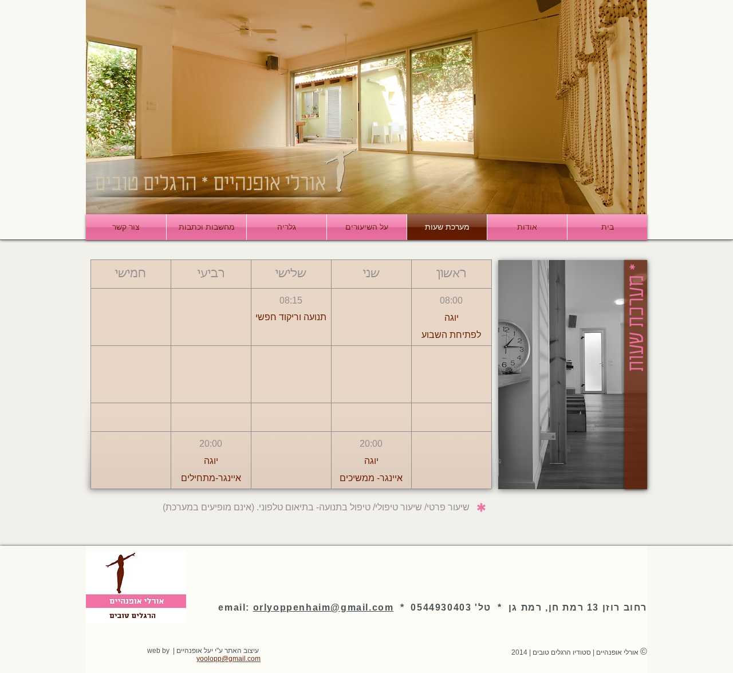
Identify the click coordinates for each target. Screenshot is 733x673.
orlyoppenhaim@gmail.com (323, 607)
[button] (451, 273)
